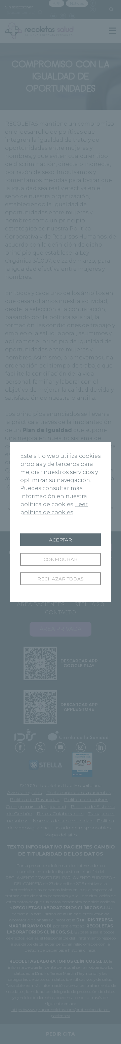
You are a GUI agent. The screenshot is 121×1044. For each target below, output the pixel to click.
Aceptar (60, 540)
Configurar (60, 559)
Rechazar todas (60, 579)
